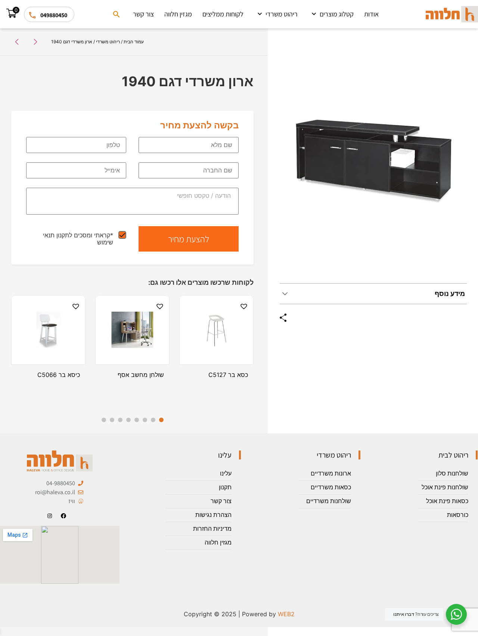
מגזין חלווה (178, 14)
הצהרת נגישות (213, 514)
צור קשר (143, 14)
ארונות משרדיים (331, 473)
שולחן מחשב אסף (141, 374)
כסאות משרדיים (331, 487)
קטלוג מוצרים (337, 14)
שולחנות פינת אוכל (445, 487)
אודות (371, 14)
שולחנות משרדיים (328, 501)
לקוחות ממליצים (222, 14)
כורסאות (457, 514)
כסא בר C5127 (228, 374)
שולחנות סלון (452, 473)
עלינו (226, 473)
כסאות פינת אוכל (447, 501)
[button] (116, 14)
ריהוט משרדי (282, 14)
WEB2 (286, 614)
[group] (373, 162)
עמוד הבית (134, 41)
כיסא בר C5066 (58, 374)
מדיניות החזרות (212, 528)
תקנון (225, 487)
